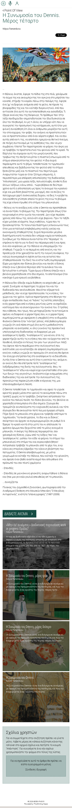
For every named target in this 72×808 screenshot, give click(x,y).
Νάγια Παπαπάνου (12, 28)
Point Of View (13, 10)
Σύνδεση (30, 769)
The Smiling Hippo (41, 804)
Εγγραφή (41, 769)
